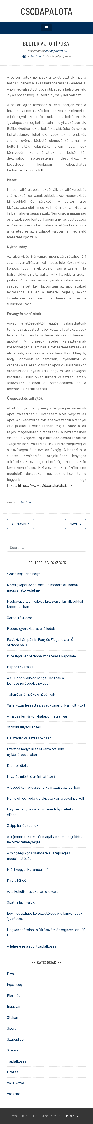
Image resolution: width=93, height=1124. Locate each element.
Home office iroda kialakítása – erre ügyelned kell (45, 798)
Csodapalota (46, 11)
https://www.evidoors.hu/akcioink (45, 485)
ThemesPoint (70, 1116)
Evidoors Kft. (34, 170)
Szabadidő (15, 1039)
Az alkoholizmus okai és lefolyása (33, 891)
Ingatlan (13, 1006)
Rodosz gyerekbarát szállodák (31, 628)
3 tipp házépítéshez (22, 825)
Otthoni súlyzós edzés (24, 727)
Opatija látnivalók (21, 902)
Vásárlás (14, 1094)
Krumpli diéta (17, 765)
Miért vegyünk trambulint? (28, 869)
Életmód (13, 995)
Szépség (14, 1050)
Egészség (14, 984)
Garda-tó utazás (20, 617)
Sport (11, 1028)
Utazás (12, 1072)
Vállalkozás (16, 1083)
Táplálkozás (16, 1061)
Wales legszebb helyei (24, 573)
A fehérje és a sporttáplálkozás (31, 946)
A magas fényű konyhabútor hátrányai (37, 716)
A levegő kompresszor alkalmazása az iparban (43, 787)
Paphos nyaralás (20, 667)
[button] (46, 27)
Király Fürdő (16, 880)
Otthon (26, 502)
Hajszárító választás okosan (29, 738)
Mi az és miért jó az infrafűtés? (31, 776)
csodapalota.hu (56, 51)
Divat (11, 973)
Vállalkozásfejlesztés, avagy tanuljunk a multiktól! (46, 705)
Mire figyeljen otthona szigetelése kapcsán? (42, 656)
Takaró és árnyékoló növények (31, 694)
